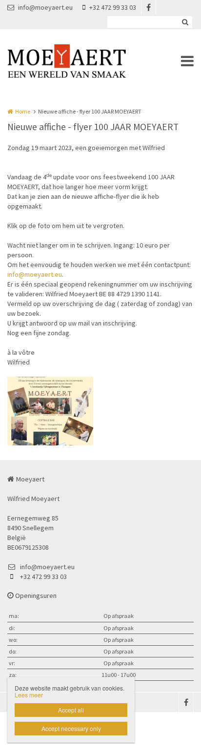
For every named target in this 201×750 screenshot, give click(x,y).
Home (22, 111)
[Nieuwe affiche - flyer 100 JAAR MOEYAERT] (50, 411)
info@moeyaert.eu (45, 7)
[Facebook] (148, 7)
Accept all (71, 710)
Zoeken (185, 22)
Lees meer (29, 695)
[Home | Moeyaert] (81, 61)
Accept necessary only (71, 728)
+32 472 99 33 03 (112, 7)
